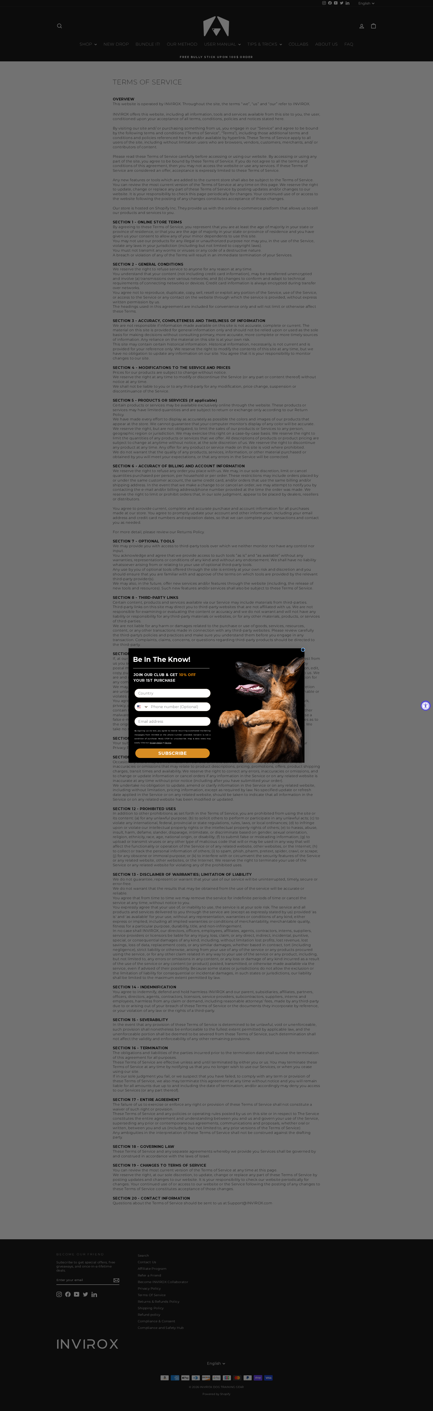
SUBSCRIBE (172, 753)
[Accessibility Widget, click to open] (426, 705)
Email (140, 713)
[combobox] (142, 706)
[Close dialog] (303, 649)
